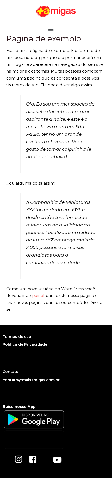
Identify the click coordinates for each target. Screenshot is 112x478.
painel (38, 295)
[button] (50, 30)
